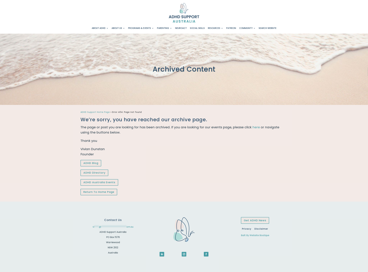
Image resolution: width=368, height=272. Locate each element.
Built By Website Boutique (255, 235)
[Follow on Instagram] (184, 254)
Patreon (231, 28)
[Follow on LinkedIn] (162, 254)
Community (246, 28)
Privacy (246, 228)
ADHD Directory (94, 172)
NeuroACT (181, 28)
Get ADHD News (255, 220)
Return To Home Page (98, 192)
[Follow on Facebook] (206, 254)
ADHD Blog (90, 163)
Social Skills (197, 28)
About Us (117, 28)
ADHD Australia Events (99, 182)
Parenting (163, 28)
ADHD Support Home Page (95, 112)
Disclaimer (261, 228)
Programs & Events (139, 28)
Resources (214, 28)
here (256, 127)
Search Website (267, 28)
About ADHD (99, 28)
